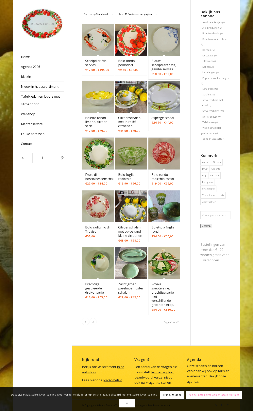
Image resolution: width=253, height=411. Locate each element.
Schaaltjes (207, 88)
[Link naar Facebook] (42, 158)
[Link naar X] (22, 158)
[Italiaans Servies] (42, 24)
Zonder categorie (212, 138)
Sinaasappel (208, 188)
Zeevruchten (209, 201)
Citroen (217, 162)
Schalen (206, 94)
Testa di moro (209, 195)
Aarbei (205, 162)
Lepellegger (209, 72)
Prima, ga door (172, 395)
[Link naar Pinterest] (62, 158)
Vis (222, 195)
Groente (215, 168)
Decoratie (207, 55)
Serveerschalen (210, 111)
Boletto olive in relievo (215, 39)
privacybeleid (112, 380)
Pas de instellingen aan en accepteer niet (214, 395)
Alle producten (210, 27)
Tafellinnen (208, 122)
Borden (206, 50)
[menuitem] (42, 57)
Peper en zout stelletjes (215, 78)
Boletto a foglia (211, 33)
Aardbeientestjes (212, 22)
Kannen (206, 66)
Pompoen (207, 182)
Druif (205, 168)
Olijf (204, 175)
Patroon (214, 175)
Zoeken (206, 226)
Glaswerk (207, 61)
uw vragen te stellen (156, 382)
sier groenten (209, 116)
